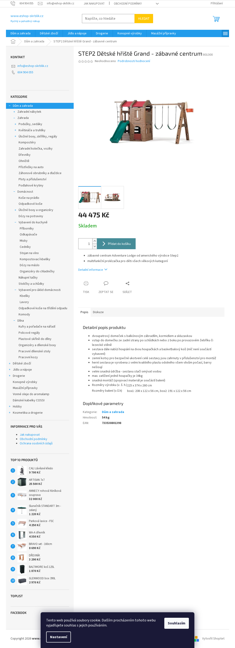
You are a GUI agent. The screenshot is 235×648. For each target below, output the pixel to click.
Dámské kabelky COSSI (29, 400)
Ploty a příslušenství (32, 179)
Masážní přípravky (25, 388)
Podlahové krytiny (31, 185)
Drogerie (19, 376)
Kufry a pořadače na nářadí (37, 326)
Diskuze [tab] (98, 312)
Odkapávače (28, 234)
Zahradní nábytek (29, 111)
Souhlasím (176, 623)
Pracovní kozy (28, 357)
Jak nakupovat (94, 4)
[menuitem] (20, 33)
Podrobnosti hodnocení (134, 61)
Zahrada (23, 118)
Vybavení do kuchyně (33, 222)
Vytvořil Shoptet (213, 638)
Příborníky (27, 228)
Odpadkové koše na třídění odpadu (43, 308)
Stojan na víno (29, 253)
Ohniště (24, 161)
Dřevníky (25, 155)
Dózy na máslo (29, 265)
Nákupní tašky (28, 277)
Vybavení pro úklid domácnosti (40, 290)
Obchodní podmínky (128, 4)
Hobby (17, 406)
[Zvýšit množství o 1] (94, 241)
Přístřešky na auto (31, 167)
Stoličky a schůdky (31, 284)
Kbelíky (25, 296)
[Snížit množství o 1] (94, 246)
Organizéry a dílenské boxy (37, 345)
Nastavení (58, 637)
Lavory (24, 302)
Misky (24, 240)
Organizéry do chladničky (37, 271)
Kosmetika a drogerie (28, 412)
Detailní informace (90, 270)
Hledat (143, 18)
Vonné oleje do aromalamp (31, 394)
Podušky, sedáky (30, 124)
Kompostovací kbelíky (35, 259)
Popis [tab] (84, 312)
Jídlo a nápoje (22, 369)
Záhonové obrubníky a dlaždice (40, 173)
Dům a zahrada (23, 106)
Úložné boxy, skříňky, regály (38, 136)
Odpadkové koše (30, 204)
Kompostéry (27, 142)
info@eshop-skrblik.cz (32, 66)
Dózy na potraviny (31, 216)
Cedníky (25, 247)
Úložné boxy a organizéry (36, 210)
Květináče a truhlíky (32, 130)
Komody (24, 314)
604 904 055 (25, 72)
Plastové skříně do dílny (35, 339)
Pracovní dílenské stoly (34, 351)
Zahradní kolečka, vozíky (36, 148)
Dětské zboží (22, 363)
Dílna (20, 320)
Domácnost (25, 191)
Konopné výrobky (25, 382)
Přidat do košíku (119, 244)
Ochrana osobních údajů (36, 443)
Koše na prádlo (29, 198)
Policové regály (29, 333)
